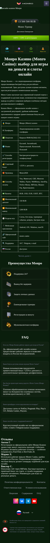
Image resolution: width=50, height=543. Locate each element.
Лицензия (13, 493)
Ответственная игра (12, 488)
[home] (25, 3)
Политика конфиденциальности (19, 482)
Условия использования (36, 488)
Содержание (27, 493)
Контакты (41, 482)
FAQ (39, 493)
